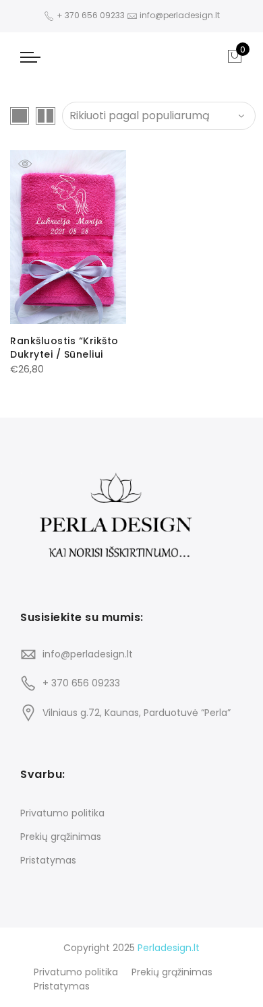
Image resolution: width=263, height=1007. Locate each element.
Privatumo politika (62, 813)
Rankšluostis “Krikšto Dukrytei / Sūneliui (64, 347)
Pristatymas (48, 860)
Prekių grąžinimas (60, 836)
